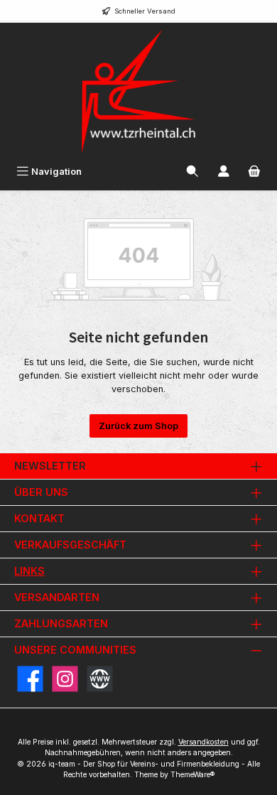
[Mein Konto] (223, 171)
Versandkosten (203, 742)
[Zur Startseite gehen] (138, 91)
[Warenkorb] (254, 171)
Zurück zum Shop (138, 426)
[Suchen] (192, 171)
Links (29, 571)
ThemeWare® (192, 774)
